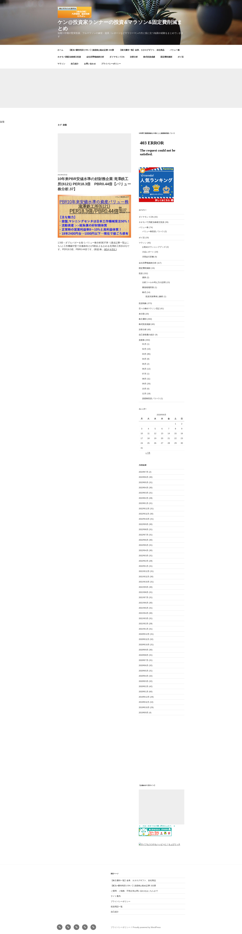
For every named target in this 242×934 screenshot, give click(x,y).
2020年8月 (143, 655)
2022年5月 (143, 545)
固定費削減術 (166, 57)
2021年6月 (143, 603)
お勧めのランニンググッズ (154, 247)
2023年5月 (143, 482)
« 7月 (148, 453)
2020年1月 (143, 691)
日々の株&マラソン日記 (149, 308)
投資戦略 (143, 303)
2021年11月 (144, 576)
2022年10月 (144, 519)
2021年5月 (143, 608)
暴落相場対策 (148, 287)
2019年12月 (144, 697)
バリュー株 (175, 50)
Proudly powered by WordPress (147, 927)
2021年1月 (143, 629)
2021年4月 (143, 613)
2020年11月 (144, 639)
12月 (144, 393)
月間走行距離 (148, 257)
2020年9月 (143, 650)
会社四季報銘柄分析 (95, 57)
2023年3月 (143, 493)
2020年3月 (143, 681)
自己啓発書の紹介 (146, 335)
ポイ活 (181, 57)
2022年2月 (143, 561)
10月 (144, 389)
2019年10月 (144, 707)
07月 (144, 374)
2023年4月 (143, 487)
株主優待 (143, 319)
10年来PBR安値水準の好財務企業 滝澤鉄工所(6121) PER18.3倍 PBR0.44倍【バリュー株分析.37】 (94, 184)
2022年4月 (143, 550)
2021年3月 (143, 618)
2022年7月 (143, 535)
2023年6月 (143, 477)
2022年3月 (143, 555)
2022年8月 (143, 529)
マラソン (61, 64)
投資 (141, 273)
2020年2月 (143, 686)
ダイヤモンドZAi (117, 57)
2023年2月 (143, 498)
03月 (144, 354)
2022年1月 (143, 566)
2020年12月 (144, 634)
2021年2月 (143, 623)
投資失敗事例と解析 (154, 296)
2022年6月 (143, 540)
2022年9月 (143, 524)
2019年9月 (143, 712)
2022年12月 (144, 508)
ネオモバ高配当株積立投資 (69, 57)
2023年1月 (143, 503)
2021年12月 (144, 571)
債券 (144, 277)
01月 (144, 344)
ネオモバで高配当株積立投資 (151, 222)
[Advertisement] (121, 88)
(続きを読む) (110, 249)
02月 (144, 349)
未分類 (142, 314)
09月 (144, 383)
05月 (144, 364)
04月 (144, 359)
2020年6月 (143, 665)
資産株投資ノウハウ (151, 398)
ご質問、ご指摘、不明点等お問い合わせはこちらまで (134, 891)
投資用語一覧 (117, 906)
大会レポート (148, 252)
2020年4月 (143, 676)
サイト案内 (116, 896)
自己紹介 (75, 64)
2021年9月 (143, 587)
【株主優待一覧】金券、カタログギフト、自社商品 (141, 50)
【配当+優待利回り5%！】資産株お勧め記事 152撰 (91, 50)
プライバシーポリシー (111, 64)
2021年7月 (143, 597)
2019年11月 (144, 702)
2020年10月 (144, 644)
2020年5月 (143, 671)
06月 (144, 369)
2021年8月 (143, 592)
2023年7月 (143, 472)
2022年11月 (144, 514)
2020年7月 (143, 660)
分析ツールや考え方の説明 (154, 282)
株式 (144, 292)
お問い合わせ (90, 64)
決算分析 (134, 57)
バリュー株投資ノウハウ (153, 231)
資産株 (142, 340)
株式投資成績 (149, 57)
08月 (144, 379)
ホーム (60, 50)
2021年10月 (144, 582)
